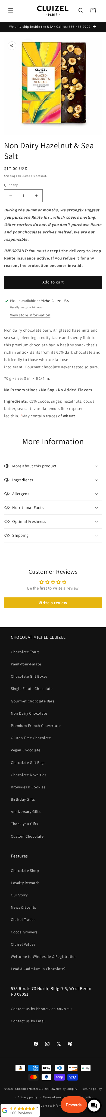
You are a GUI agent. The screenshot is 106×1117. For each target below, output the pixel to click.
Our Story (19, 895)
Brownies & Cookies (28, 787)
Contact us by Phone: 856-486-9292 (42, 1008)
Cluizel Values (23, 944)
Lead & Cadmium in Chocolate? (38, 968)
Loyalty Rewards (25, 882)
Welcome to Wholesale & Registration (44, 956)
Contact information (55, 1105)
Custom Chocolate (27, 836)
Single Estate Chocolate (32, 688)
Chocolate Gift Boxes (29, 676)
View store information (30, 315)
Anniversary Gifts (25, 811)
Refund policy (92, 1089)
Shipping (9, 176)
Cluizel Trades (23, 919)
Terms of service (54, 1097)
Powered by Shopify (63, 1089)
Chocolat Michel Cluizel (32, 1089)
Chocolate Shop (25, 870)
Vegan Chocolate (25, 750)
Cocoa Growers (24, 932)
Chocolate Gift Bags (28, 762)
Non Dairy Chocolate (29, 713)
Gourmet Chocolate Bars (32, 701)
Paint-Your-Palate (26, 664)
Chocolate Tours (25, 651)
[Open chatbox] (94, 1105)
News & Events (23, 907)
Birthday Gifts (23, 799)
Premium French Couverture (36, 725)
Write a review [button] (53, 603)
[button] (11, 11)
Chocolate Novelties (28, 774)
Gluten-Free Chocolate (31, 737)
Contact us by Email (28, 1021)
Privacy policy (28, 1097)
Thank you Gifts (24, 823)
